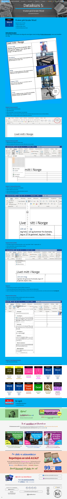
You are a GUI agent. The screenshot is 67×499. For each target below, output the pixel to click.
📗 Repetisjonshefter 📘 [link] (59, 1)
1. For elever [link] (23, 1)
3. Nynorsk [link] (37, 1)
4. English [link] (43, 1)
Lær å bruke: (28, 375)
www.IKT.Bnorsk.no (20, 405)
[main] (33, 9)
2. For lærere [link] (30, 1)
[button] (66, 1)
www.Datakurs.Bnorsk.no (21, 403)
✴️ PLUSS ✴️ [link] (50, 1)
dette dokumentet (46, 34)
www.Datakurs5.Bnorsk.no (33, 13)
